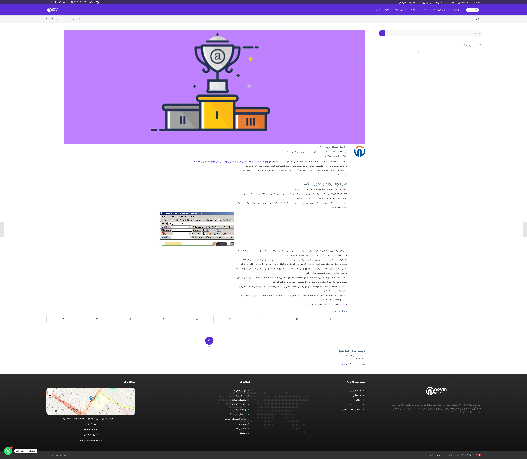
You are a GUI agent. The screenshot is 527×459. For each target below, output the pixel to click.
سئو (308, 304)
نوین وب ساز (291, 152)
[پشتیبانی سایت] (248, 400)
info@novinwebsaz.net (91, 440)
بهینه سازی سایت (324, 304)
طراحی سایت (240, 390)
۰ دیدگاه (334, 152)
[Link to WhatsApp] (51, 2)
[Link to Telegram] (60, 2)
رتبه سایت (313, 304)
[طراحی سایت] (248, 390)
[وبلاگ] (363, 400)
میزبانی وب (430, 455)
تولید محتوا (241, 409)
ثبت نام (474, 3)
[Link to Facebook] (68, 2)
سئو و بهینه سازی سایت (317, 152)
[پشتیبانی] (363, 395)
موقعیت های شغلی (405, 3)
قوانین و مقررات (354, 405)
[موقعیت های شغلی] (363, 409)
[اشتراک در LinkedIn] (196, 319)
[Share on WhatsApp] (263, 319)
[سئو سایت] (248, 395)
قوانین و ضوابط (423, 3)
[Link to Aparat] (55, 2)
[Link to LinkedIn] (64, 2)
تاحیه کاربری (462, 3)
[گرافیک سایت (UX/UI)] (248, 405)
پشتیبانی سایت (239, 400)
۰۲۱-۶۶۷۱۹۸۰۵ (91, 424)
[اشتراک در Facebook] (330, 319)
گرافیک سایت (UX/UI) (236, 405)
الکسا (332, 304)
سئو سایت (241, 395)
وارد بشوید (344, 363)
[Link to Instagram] (47, 2)
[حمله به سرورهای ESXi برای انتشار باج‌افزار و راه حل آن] (525, 229)
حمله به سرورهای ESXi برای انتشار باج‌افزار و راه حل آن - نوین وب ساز (450, 51)
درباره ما (243, 424)
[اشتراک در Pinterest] (230, 319)
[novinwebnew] (52, 9)
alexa (337, 304)
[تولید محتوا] (248, 409)
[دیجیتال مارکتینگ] (248, 414)
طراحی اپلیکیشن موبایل (235, 419)
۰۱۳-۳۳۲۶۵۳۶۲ (91, 435)
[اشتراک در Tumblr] (163, 319)
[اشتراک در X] (296, 319)
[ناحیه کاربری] (363, 390)
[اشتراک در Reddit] (96, 319)
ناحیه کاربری (356, 390)
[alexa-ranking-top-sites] (214, 87)
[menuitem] (475, 2)
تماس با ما (241, 428)
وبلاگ (437, 3)
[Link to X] (72, 2)
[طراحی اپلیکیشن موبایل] (248, 419)
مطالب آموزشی (305, 152)
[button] (91, 398)
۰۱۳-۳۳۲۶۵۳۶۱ (91, 429)
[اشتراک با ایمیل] (63, 319)
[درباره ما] (248, 424)
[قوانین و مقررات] (363, 405)
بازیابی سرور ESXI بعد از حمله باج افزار (400, 51)
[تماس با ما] (248, 428)
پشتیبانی (448, 3)
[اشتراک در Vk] (130, 319)
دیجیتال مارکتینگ (238, 414)
